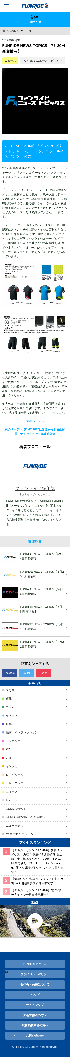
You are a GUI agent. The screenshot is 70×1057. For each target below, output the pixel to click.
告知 (9, 757)
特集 (9, 724)
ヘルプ (35, 994)
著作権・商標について (35, 984)
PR (8, 749)
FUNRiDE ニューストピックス (42, 60)
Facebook (9, 673)
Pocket (43, 673)
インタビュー (14, 766)
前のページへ (35, 421)
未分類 (10, 690)
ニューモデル (14, 825)
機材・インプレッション (22, 732)
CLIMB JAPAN (15, 808)
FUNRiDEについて (35, 964)
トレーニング (14, 783)
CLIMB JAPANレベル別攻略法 (25, 817)
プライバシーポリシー (35, 974)
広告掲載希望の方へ (35, 1025)
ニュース (10, 60)
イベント (12, 715)
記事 (13, 31)
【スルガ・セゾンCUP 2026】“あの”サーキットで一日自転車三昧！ (36, 892)
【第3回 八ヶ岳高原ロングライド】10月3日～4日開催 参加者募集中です (37, 881)
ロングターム (14, 774)
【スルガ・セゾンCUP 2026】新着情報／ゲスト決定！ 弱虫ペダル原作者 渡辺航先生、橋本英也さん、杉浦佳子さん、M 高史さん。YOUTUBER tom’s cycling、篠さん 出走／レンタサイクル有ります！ (37, 861)
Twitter (26, 673)
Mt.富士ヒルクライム (19, 834)
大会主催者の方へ (35, 1015)
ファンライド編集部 (35, 488)
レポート (12, 800)
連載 (9, 698)
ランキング (13, 741)
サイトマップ (35, 1004)
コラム (10, 707)
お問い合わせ (35, 1035)
